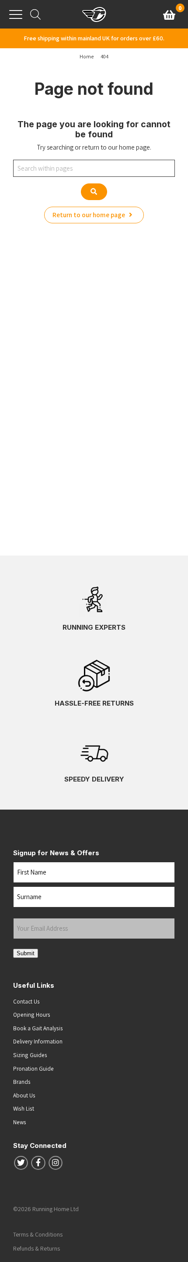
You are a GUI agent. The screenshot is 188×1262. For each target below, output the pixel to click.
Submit (26, 953)
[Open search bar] (35, 14)
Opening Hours (31, 1014)
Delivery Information (38, 1041)
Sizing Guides (30, 1055)
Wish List (23, 1108)
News (19, 1122)
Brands (22, 1082)
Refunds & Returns (36, 1248)
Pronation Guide (33, 1068)
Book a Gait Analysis (38, 1028)
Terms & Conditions (38, 1234)
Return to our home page (89, 215)
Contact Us (26, 1001)
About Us (24, 1095)
